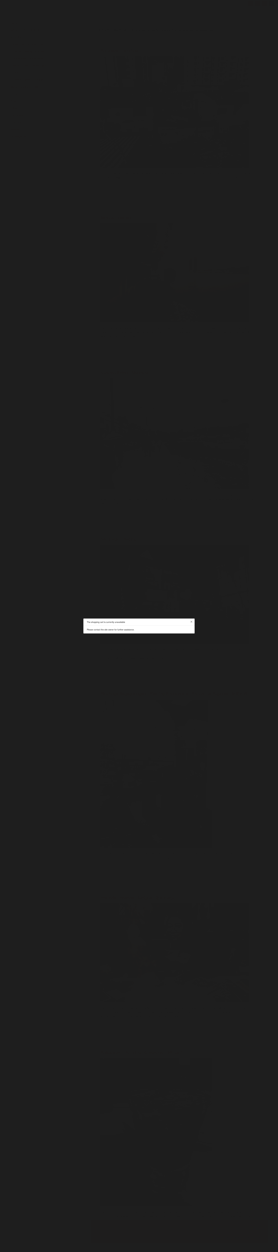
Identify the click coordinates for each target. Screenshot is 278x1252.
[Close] (191, 622)
